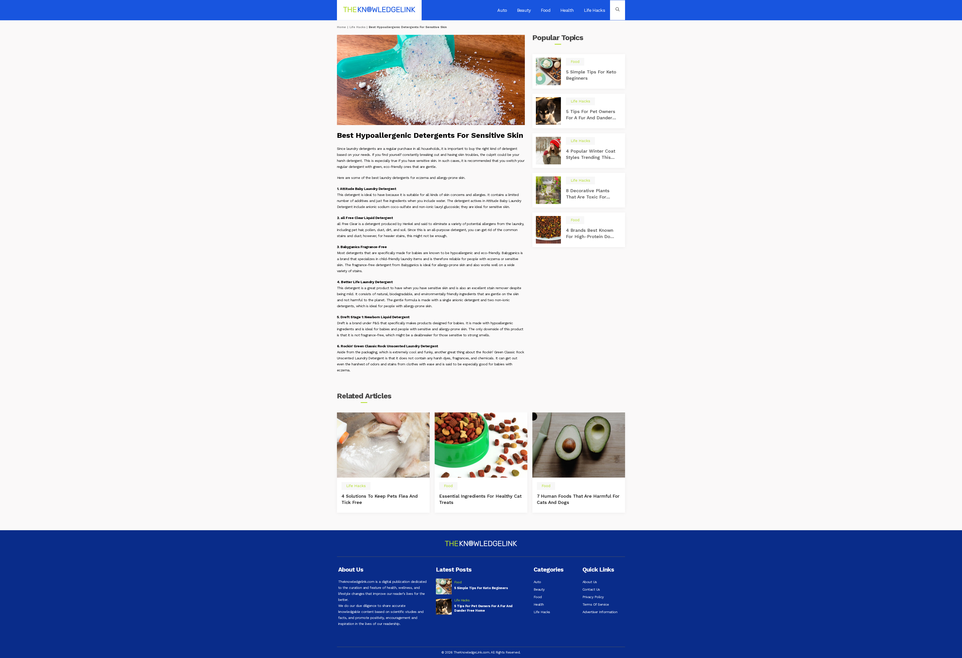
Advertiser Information (599, 612)
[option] (383, 462)
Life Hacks (594, 10)
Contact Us (591, 589)
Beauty (524, 10)
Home (341, 27)
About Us (589, 582)
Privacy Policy (593, 597)
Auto (502, 10)
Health (567, 10)
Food (545, 10)
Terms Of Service (595, 604)
